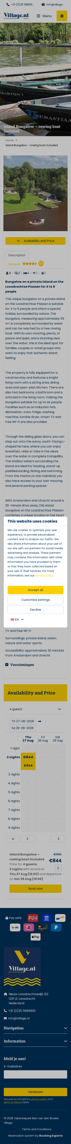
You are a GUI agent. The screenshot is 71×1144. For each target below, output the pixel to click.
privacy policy (44, 575)
